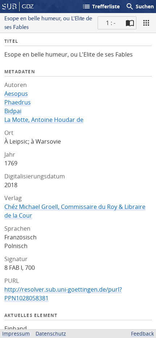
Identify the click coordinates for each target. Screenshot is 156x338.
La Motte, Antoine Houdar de (43, 120)
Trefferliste (101, 6)
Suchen (140, 6)
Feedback (142, 333)
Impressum (16, 333)
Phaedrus (17, 102)
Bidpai (12, 111)
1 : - (110, 23)
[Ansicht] (146, 22)
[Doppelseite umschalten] (129, 22)
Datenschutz (51, 333)
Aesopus (16, 94)
